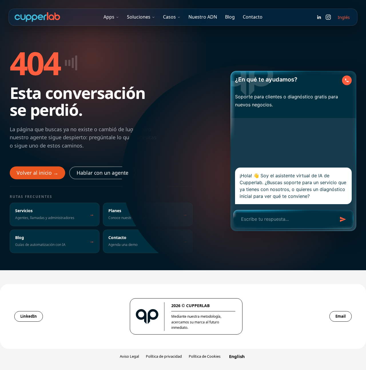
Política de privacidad (164, 356)
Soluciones (138, 17)
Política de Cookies (204, 356)
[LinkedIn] (319, 17)
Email (340, 316)
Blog (230, 17)
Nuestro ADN (202, 17)
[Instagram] (328, 17)
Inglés (344, 17)
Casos (169, 17)
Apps (109, 17)
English (237, 356)
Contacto (252, 17)
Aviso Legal (129, 356)
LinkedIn (28, 316)
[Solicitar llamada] (347, 80)
